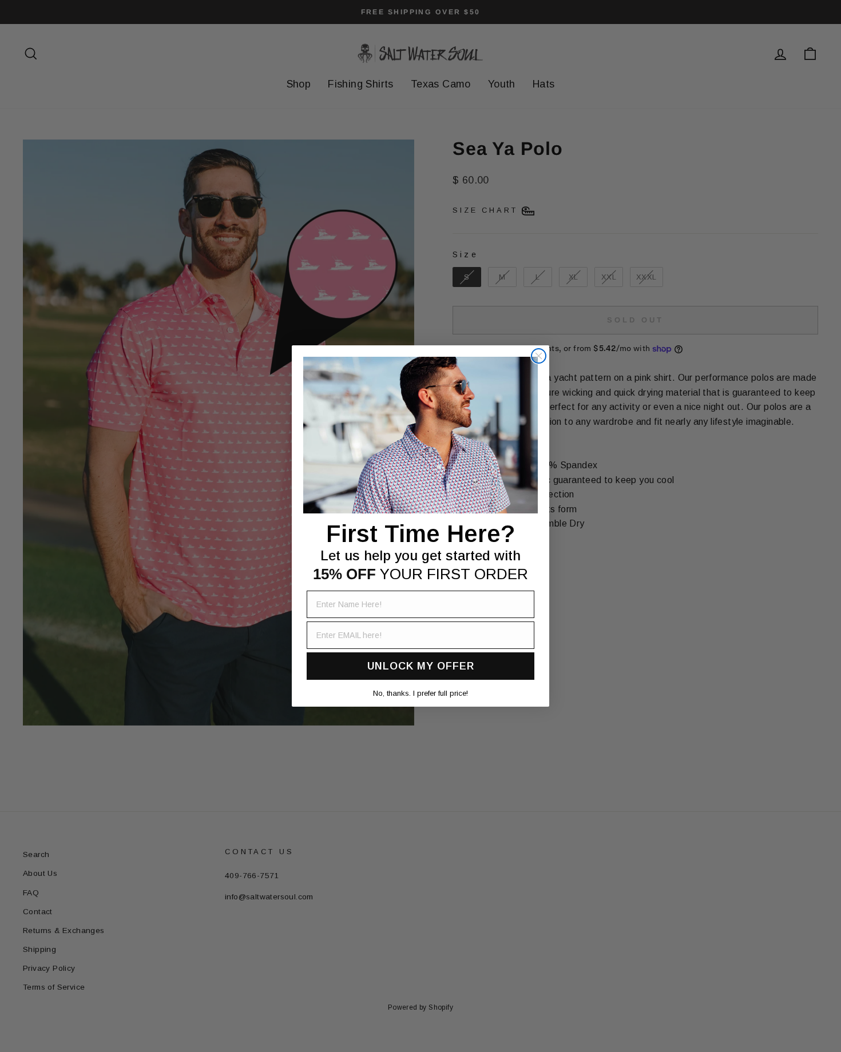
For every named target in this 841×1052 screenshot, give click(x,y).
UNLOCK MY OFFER (420, 666)
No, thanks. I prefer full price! (420, 693)
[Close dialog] (538, 356)
